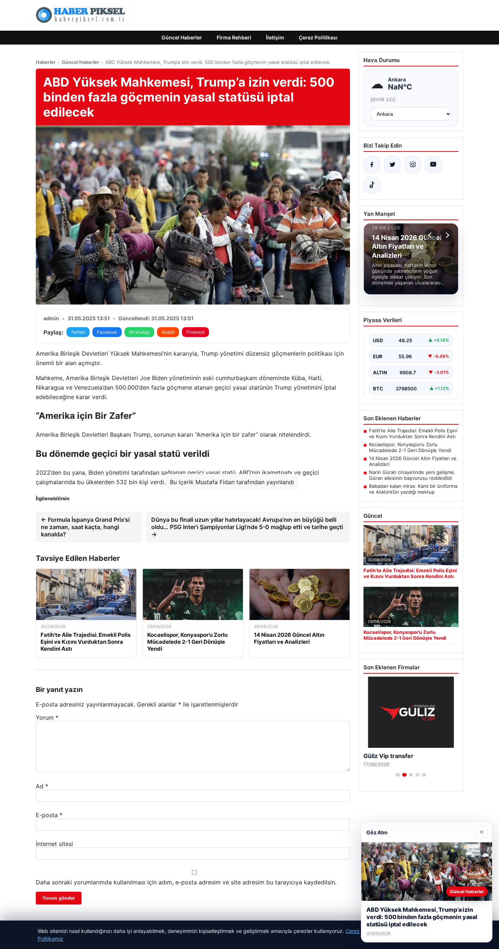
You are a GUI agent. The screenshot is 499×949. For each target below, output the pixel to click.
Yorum (47, 717)
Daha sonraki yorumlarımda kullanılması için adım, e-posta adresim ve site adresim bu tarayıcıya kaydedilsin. (186, 882)
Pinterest (195, 332)
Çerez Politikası (318, 37)
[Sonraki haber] (446, 235)
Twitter (78, 332)
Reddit (168, 332)
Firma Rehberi (234, 37)
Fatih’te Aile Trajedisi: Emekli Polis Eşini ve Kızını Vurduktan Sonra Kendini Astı (413, 433)
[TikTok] (371, 185)
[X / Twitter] (392, 164)
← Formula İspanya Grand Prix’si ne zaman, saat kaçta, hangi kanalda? (85, 527)
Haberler (46, 62)
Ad (42, 786)
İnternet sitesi (54, 843)
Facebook (107, 332)
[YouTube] (433, 164)
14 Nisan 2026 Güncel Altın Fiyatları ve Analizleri (413, 461)
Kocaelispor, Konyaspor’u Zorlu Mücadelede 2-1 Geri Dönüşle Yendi (410, 447)
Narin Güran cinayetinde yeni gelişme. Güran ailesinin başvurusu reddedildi (412, 475)
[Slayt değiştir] (398, 775)
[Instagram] (412, 164)
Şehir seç (383, 99)
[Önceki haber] (431, 235)
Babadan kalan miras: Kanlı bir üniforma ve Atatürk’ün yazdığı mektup (413, 489)
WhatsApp (139, 332)
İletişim (275, 37)
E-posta (49, 815)
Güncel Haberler (181, 37)
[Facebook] (371, 164)
